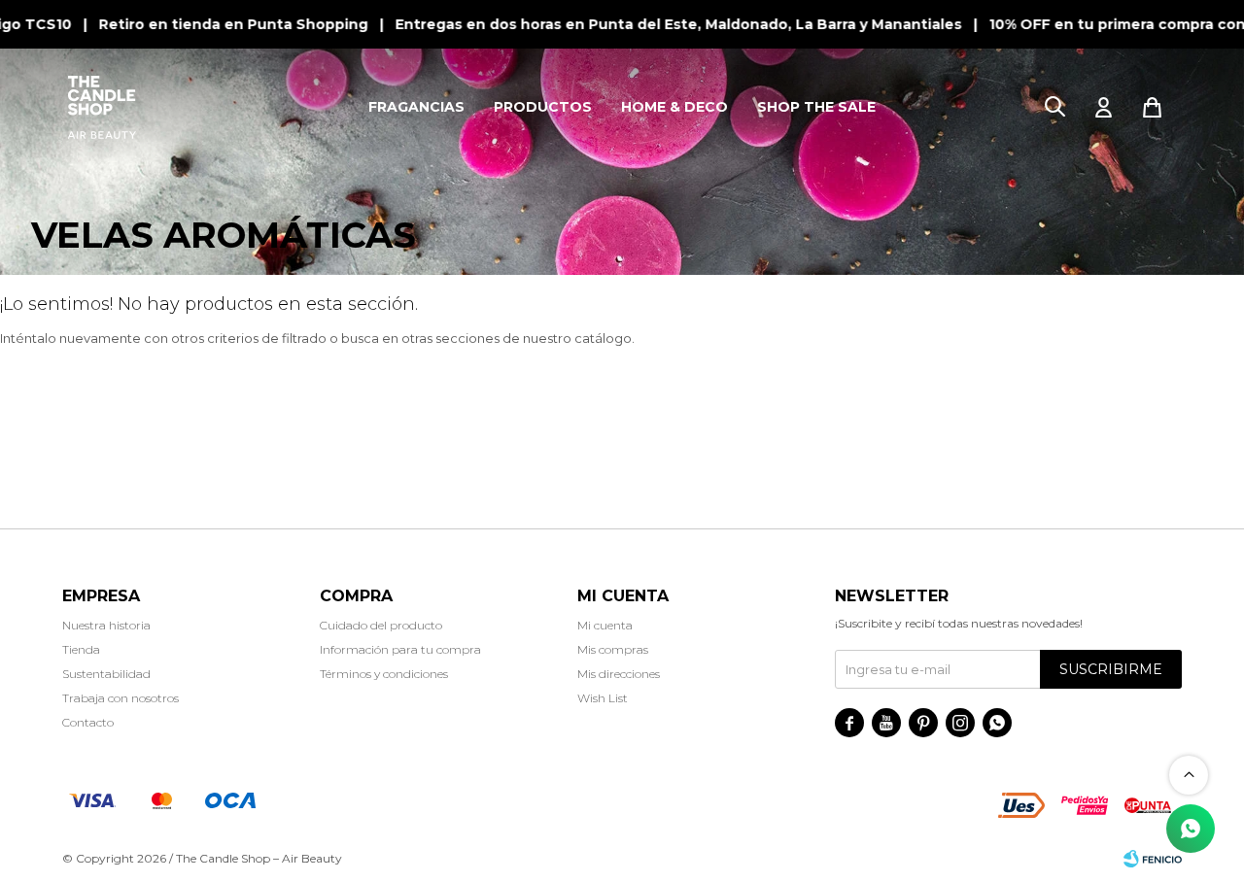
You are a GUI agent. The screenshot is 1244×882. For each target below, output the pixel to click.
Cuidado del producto (381, 625)
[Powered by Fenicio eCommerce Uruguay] (1152, 858)
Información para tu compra (400, 649)
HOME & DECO (674, 107)
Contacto (88, 722)
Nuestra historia (106, 625)
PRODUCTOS (543, 107)
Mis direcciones (618, 673)
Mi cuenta (605, 625)
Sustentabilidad (106, 673)
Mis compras (612, 649)
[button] (1054, 107)
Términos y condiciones (384, 673)
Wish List (602, 698)
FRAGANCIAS (416, 107)
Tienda (81, 649)
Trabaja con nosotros (120, 698)
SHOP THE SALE (816, 107)
